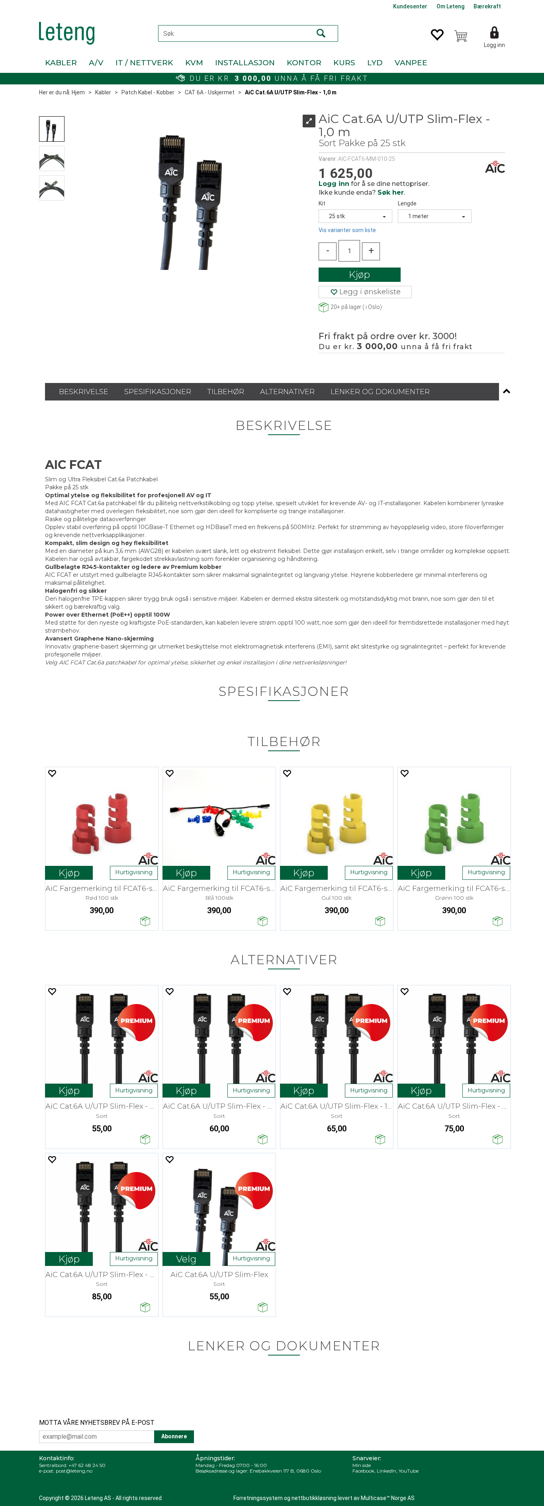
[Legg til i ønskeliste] (51, 773)
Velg (186, 1259)
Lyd (375, 62)
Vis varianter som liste (347, 230)
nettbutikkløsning (314, 1498)
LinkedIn (386, 1471)
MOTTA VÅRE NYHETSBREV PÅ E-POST (97, 1422)
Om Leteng (450, 6)
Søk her (391, 192)
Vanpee (411, 62)
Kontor (304, 62)
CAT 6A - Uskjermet (210, 92)
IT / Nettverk (144, 62)
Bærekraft (487, 6)
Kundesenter (410, 6)
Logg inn (494, 45)
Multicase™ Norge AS (388, 1498)
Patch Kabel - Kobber (147, 92)
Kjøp (359, 274)
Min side (361, 1465)
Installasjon (245, 62)
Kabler (61, 62)
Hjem (78, 92)
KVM (194, 62)
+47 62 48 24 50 (87, 1465)
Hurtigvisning (134, 872)
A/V (96, 62)
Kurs (344, 62)
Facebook (363, 1471)
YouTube (409, 1471)
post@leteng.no (74, 1471)
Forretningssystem (258, 1498)
